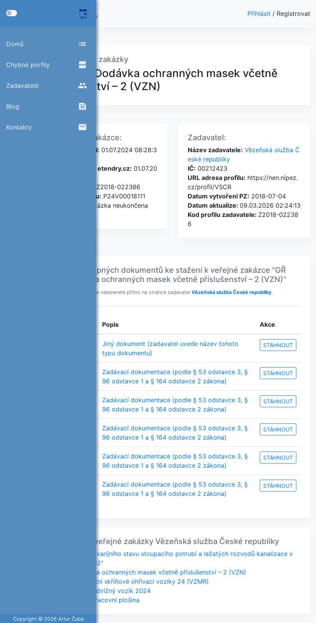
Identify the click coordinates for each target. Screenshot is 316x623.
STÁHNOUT (278, 345)
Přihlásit (259, 13)
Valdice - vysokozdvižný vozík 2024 (97, 590)
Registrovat (293, 13)
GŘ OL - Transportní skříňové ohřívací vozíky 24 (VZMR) (126, 581)
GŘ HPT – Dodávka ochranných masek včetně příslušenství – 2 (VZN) (145, 572)
